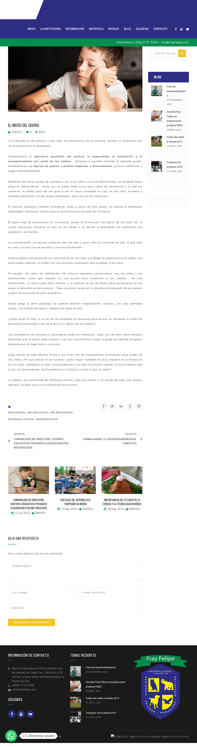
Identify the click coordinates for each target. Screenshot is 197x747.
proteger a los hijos (21, 419)
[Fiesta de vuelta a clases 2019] (156, 141)
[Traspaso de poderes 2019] (156, 166)
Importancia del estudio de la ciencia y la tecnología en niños (122, 502)
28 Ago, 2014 (115, 509)
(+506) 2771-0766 (23, 685)
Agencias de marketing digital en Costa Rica (159, 736)
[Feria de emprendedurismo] (156, 90)
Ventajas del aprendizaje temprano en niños (75, 502)
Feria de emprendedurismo (176, 91)
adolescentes (17, 412)
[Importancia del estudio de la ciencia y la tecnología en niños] (122, 480)
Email (30, 714)
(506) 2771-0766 (146, 42)
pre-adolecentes (38, 412)
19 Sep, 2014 (68, 509)
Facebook (11, 714)
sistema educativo (47, 419)
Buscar (182, 53)
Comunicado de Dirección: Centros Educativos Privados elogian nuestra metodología (28, 504)
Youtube (21, 714)
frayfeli (17, 132)
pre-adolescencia (62, 412)
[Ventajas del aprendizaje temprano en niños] (75, 480)
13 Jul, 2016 (22, 513)
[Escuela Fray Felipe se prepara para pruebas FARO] (156, 116)
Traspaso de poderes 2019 (101, 712)
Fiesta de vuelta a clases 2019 (102, 698)
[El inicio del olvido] (75, 79)
